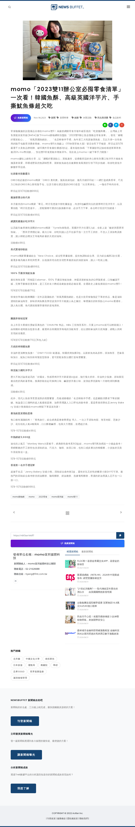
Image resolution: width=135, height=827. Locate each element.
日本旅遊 (18, 665)
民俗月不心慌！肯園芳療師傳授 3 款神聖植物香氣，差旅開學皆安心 (98, 618)
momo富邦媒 (57, 496)
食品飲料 (116, 117)
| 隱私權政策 (72, 818)
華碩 (55, 665)
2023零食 (43, 496)
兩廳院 (44, 665)
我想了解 (23, 788)
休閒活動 (87, 117)
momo (32, 496)
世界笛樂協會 (37, 671)
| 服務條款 (61, 818)
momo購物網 (18, 496)
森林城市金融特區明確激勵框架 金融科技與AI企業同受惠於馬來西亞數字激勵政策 (98, 632)
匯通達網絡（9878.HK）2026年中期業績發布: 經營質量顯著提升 (98, 576)
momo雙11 (73, 496)
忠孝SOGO (19, 671)
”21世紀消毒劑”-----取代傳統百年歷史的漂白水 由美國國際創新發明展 (97, 590)
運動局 (31, 665)
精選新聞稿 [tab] (72, 551)
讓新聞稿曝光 (26, 755)
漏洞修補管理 (20, 677)
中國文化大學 (33, 658)
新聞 (53, 117)
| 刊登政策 (51, 818)
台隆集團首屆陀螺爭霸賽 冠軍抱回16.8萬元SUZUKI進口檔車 (98, 604)
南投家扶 (49, 658)
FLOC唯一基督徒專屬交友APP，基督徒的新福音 (98, 562)
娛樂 (76, 117)
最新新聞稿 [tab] (87, 551)
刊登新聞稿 (24, 721)
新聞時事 (64, 117)
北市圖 (16, 658)
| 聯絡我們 (83, 818)
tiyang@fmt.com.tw (36, 573)
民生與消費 (103, 117)
